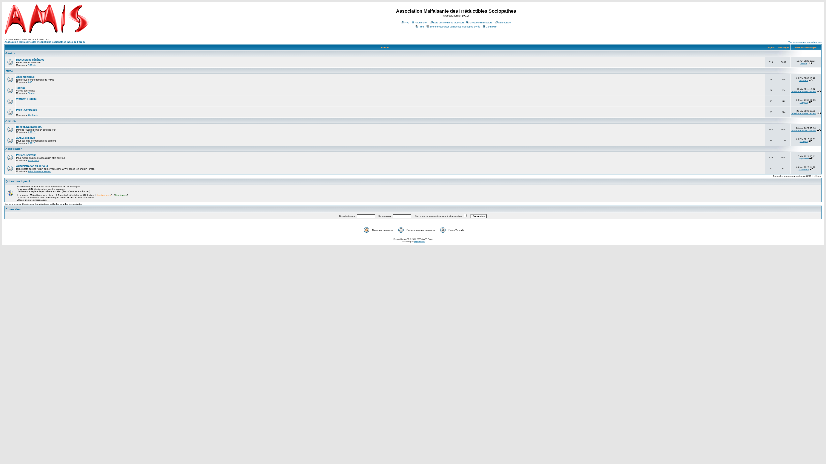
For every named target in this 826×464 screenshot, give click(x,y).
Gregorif (804, 102)
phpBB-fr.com (419, 241)
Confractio (33, 115)
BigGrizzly (804, 158)
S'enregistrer (505, 22)
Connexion (491, 26)
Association (13, 148)
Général (11, 53)
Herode (803, 63)
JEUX (9, 70)
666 (30, 82)
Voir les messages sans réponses (804, 42)
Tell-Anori (803, 80)
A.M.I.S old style (25, 137)
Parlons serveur (26, 155)
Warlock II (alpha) (26, 98)
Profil (421, 26)
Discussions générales (30, 59)
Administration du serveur (32, 166)
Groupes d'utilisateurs (481, 22)
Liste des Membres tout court (448, 22)
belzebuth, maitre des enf (803, 91)
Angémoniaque (25, 76)
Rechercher (421, 22)
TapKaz (20, 87)
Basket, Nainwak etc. (29, 126)
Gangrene (804, 169)
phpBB (406, 239)
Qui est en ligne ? (18, 181)
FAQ (406, 22)
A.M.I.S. (32, 65)
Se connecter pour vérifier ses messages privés (455, 26)
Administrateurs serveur (39, 171)
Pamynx (804, 141)
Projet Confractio (26, 109)
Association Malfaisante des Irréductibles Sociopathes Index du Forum (45, 42)
